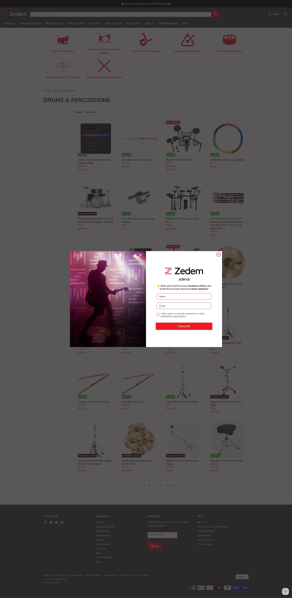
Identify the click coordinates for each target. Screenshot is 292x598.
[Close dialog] (219, 254)
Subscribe (184, 326)
